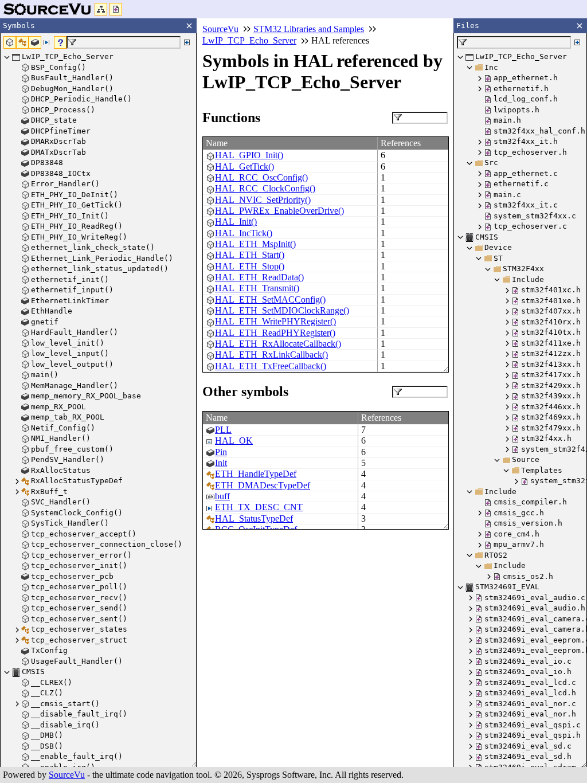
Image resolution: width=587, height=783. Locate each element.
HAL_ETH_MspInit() (255, 244)
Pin (221, 452)
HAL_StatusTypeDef (254, 518)
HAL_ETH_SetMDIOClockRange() (282, 310)
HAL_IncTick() (243, 233)
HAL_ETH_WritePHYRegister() (275, 321)
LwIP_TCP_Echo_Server (249, 40)
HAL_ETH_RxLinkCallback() (271, 354)
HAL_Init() (236, 221)
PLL (223, 429)
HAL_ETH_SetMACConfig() (270, 299)
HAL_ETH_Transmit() (257, 288)
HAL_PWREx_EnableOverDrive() (279, 211)
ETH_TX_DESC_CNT (259, 507)
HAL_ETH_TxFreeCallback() (270, 366)
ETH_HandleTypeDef (255, 474)
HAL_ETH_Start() (249, 255)
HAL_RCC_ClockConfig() (265, 188)
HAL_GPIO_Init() (249, 155)
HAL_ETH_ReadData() (259, 277)
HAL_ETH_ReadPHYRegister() (275, 333)
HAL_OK (234, 440)
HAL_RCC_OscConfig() (261, 177)
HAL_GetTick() (244, 166)
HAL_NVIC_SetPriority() (263, 200)
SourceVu (67, 775)
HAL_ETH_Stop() (249, 266)
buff (222, 496)
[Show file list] (115, 9)
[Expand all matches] (187, 42)
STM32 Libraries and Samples (308, 29)
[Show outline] (101, 9)
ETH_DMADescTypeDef (262, 485)
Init (221, 463)
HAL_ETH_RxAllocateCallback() (278, 344)
